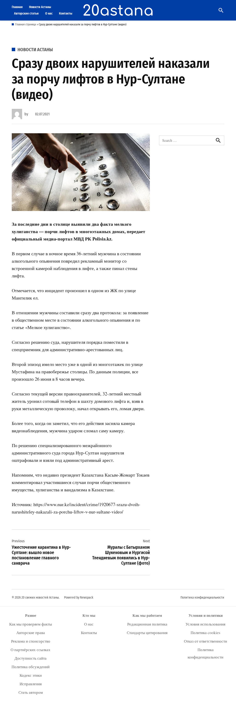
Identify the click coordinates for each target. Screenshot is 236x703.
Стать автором (30, 692)
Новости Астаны (40, 7)
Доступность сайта (31, 658)
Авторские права (30, 632)
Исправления (31, 683)
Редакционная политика (147, 624)
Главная (17, 7)
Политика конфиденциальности (202, 597)
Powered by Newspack (78, 597)
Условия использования (205, 624)
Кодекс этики (31, 675)
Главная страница (25, 24)
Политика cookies (205, 632)
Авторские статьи (26, 13)
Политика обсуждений (31, 666)
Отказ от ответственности (205, 641)
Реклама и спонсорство (30, 641)
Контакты (65, 13)
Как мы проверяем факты (30, 624)
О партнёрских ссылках (30, 649)
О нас (49, 13)
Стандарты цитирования (147, 632)
